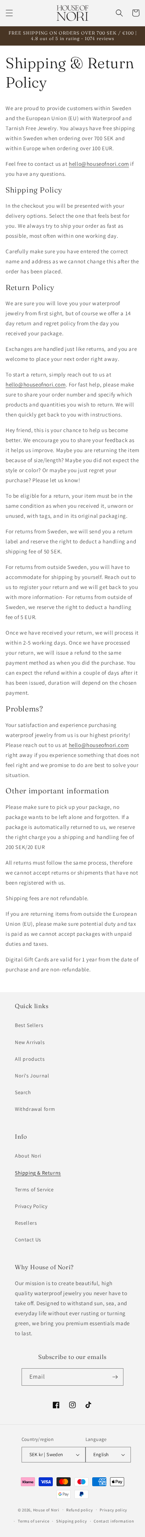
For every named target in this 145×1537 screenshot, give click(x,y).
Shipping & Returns (38, 1172)
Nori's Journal (32, 1075)
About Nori (28, 1155)
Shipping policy (71, 1521)
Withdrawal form (35, 1109)
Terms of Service (34, 1189)
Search (23, 1092)
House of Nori (46, 1509)
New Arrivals (30, 1042)
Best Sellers (29, 1025)
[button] (9, 13)
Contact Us (28, 1239)
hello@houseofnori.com (99, 163)
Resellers (26, 1223)
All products (30, 1059)
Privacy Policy (31, 1206)
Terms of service (33, 1521)
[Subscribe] (115, 1377)
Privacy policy (113, 1510)
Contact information (114, 1521)
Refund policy (79, 1510)
